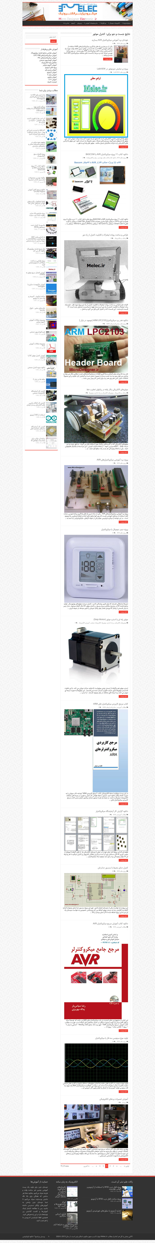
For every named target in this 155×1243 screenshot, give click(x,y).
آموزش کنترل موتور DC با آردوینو (36, 356)
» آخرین (86, 1166)
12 (109, 927)
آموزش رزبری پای (51, 69)
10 (113, 871)
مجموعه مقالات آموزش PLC (37, 344)
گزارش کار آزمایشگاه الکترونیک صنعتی (38, 392)
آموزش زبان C (52, 74)
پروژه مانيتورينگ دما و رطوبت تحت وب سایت (37, 214)
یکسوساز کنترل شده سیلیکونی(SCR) (38, 226)
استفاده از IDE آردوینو (37, 414)
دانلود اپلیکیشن (27, 1236)
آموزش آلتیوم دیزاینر (50, 65)
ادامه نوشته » (107, 59)
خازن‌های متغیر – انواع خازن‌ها (37, 309)
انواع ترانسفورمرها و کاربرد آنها (60, 1204)
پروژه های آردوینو (51, 67)
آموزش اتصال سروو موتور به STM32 (35, 273)
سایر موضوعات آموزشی (91, 23)
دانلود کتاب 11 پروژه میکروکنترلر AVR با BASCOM (107, 154)
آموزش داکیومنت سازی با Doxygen (36, 285)
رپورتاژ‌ (124, 1102)
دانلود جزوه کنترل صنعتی (36, 367)
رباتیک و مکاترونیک (120, 238)
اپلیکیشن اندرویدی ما (30, 1217)
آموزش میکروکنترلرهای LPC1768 (45, 55)
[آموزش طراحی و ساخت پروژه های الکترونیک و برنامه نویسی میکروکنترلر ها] (77, 11)
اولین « (126, 1166)
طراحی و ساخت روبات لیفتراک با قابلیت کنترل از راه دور (105, 235)
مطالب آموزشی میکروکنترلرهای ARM (114, 707)
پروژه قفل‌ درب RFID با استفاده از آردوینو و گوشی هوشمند (104, 1188)
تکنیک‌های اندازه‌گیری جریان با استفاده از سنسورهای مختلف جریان (60, 1191)
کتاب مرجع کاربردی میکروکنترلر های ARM (110, 704)
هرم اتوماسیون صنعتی (37, 331)
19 (113, 43)
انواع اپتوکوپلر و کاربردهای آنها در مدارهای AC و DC (36, 202)
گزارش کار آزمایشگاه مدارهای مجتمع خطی (37, 427)
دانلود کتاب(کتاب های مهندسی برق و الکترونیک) (101, 158)
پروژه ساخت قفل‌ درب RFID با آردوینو (106, 1199)
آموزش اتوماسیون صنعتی (48, 60)
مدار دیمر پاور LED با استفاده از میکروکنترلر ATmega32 (37, 96)
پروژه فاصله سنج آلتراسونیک (39, 155)
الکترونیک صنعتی (95, 623)
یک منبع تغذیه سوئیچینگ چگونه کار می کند (36, 249)
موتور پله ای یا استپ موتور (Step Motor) (111, 619)
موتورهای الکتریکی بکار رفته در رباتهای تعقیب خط (107, 389)
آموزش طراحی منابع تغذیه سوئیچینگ (44, 53)
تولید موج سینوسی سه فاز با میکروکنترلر (111, 1038)
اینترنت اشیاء (52, 82)
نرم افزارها (103, 23)
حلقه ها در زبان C (39, 379)
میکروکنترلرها (127, 23)
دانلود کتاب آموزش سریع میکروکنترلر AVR (110, 923)
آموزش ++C (53, 79)
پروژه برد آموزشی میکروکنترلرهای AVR (112, 460)
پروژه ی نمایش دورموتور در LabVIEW (112, 69)
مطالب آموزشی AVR (119, 814)
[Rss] (49, 1236)
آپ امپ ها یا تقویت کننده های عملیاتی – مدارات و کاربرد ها (36, 120)
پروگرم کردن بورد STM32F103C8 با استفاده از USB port (36, 108)
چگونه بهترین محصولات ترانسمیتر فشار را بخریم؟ (36, 178)
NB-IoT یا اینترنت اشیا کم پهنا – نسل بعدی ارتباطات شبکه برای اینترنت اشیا (36, 132)
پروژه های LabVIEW (119, 72)
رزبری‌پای (79, 23)
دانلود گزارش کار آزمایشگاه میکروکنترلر (112, 811)
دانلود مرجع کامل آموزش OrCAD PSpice (36, 190)
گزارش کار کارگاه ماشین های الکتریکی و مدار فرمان (36, 404)
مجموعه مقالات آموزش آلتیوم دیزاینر (37, 321)
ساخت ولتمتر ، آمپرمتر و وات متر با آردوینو (36, 297)
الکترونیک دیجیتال (115, 23)
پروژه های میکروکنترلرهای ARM (116, 324)
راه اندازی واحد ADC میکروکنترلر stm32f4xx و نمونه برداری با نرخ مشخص (35, 239)
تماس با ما (66, 23)
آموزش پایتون (52, 77)
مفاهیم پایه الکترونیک (49, 62)
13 (113, 1041)
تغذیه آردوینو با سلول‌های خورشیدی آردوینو (104, 1211)
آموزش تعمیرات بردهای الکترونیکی (113, 1099)
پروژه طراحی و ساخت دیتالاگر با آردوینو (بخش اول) (37, 262)
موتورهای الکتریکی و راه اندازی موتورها (101, 393)
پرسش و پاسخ (40, 1236)
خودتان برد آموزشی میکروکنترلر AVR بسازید (110, 40)
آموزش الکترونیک (84, 623)
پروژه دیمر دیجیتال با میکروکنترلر (114, 529)
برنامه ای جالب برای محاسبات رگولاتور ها (38, 439)
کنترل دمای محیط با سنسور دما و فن (113, 868)
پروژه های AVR (121, 43)
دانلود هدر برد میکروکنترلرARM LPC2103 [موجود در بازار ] (103, 320)
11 (113, 533)
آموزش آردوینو (52, 72)
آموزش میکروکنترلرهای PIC (47, 57)
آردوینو (73, 23)
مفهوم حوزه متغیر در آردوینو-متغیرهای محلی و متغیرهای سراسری (36, 144)
